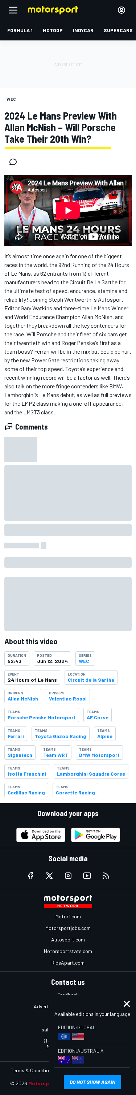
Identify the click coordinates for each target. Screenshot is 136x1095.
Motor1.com (68, 916)
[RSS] (106, 875)
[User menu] (121, 10)
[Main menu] (13, 10)
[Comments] (15, 162)
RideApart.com (68, 963)
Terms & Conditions (32, 1070)
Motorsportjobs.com (68, 928)
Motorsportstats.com (68, 951)
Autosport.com (68, 939)
